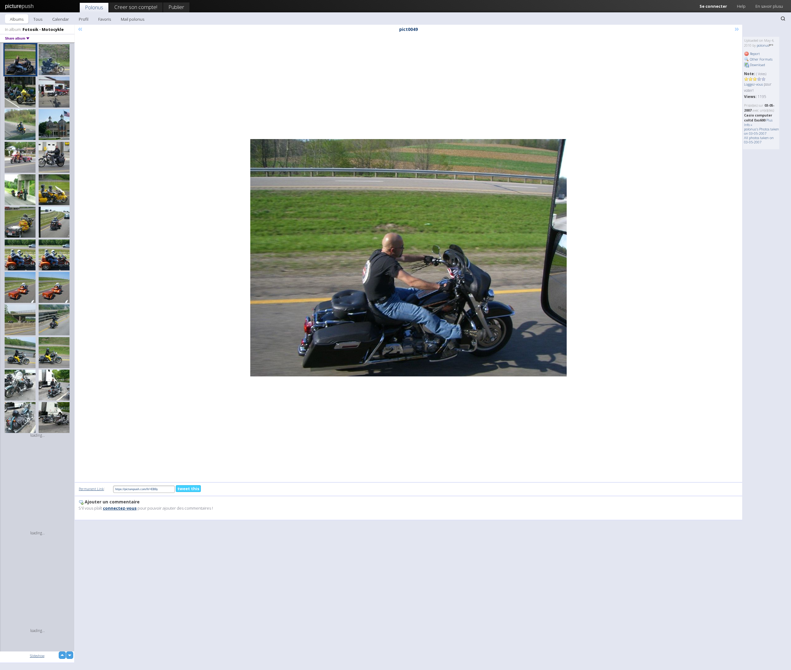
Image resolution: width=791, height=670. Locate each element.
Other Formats (760, 59)
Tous (37, 19)
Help (741, 6)
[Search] (783, 18)
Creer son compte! (135, 7)
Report (754, 53)
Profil (83, 19)
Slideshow (37, 655)
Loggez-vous (753, 84)
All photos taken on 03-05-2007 (759, 139)
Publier (176, 7)
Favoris (104, 19)
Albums (16, 19)
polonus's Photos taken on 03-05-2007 (761, 131)
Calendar (60, 19)
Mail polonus (132, 19)
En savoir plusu (769, 6)
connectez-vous (120, 508)
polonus (763, 45)
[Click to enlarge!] (408, 257)
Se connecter (713, 6)
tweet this (188, 488)
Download (757, 64)
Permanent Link (91, 488)
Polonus (94, 7)
